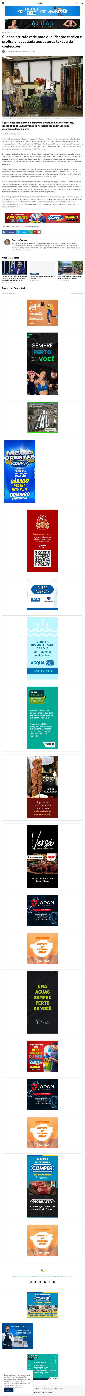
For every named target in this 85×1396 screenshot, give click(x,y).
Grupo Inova (59, 1389)
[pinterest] (54, 1282)
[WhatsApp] (31, 232)
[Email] (39, 232)
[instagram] (49, 1282)
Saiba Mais (18, 1387)
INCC (13, 32)
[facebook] (35, 1282)
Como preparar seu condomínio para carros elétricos (42, 277)
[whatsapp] (31, 1282)
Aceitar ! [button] (8, 1390)
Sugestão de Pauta (47, 1389)
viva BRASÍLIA (20, 227)
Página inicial (6, 32)
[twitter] (40, 1282)
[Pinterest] (35, 232)
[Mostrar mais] (43, 232)
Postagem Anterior (9, 294)
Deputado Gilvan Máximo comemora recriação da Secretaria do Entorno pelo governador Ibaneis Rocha (14, 278)
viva (13, 227)
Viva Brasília (48, 1392)
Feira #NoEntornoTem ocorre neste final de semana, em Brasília (69, 277)
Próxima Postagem (76, 294)
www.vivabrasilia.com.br (32, 227)
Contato (36, 1389)
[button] (3, 3)
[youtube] (45, 1282)
